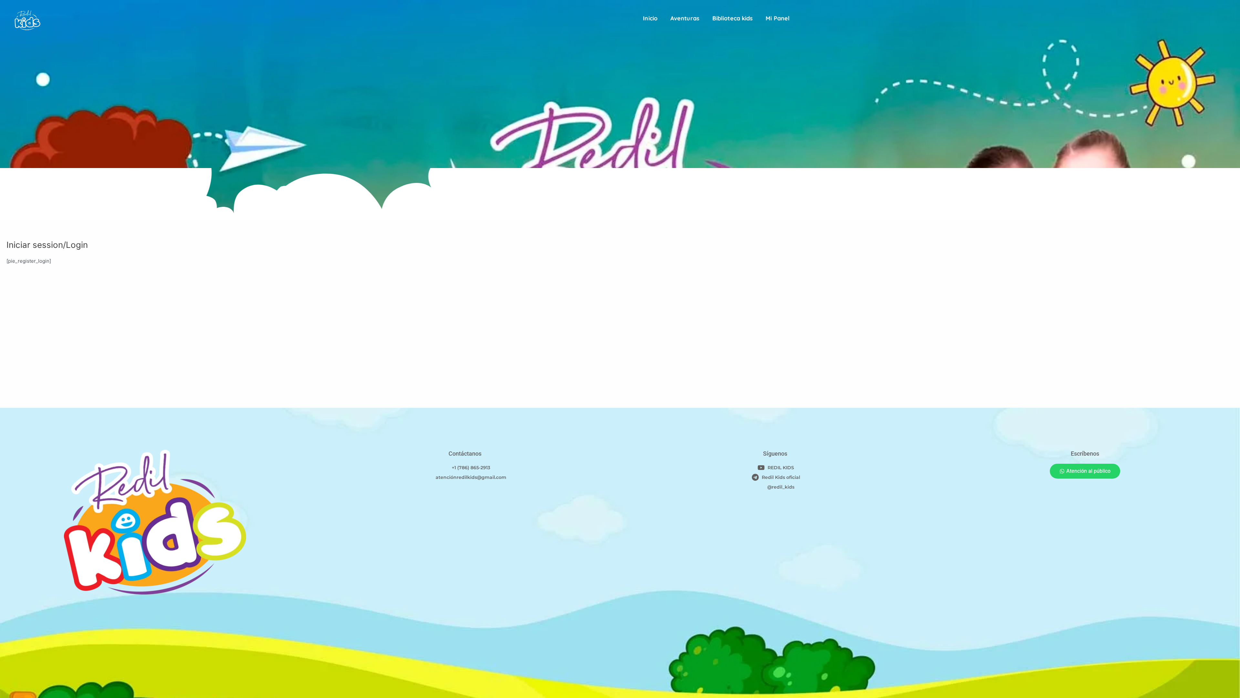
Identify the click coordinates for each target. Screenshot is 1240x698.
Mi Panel (778, 18)
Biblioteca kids (732, 18)
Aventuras (684, 18)
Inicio (650, 18)
